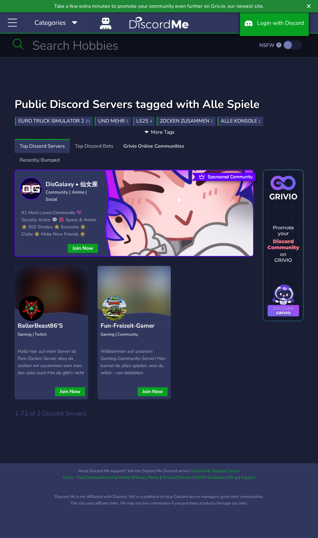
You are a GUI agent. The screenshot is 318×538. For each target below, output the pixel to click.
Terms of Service (177, 477)
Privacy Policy (146, 477)
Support (248, 477)
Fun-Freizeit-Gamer (128, 326)
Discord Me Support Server (215, 471)
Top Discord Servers (42, 146)
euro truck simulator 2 (54, 121)
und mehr (113, 121)
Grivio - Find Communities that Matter (97, 477)
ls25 (144, 121)
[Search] (18, 44)
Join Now (82, 248)
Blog (233, 477)
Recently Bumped (40, 160)
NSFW (267, 45)
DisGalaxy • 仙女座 (72, 184)
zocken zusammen (186, 121)
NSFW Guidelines (210, 477)
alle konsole (241, 121)
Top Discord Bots (94, 146)
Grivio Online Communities (153, 146)
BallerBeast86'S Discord (40, 330)
